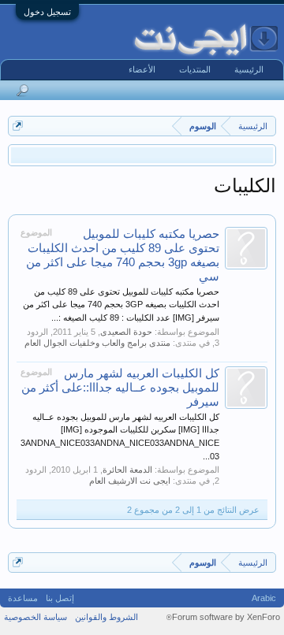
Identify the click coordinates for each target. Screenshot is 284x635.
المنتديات (195, 69)
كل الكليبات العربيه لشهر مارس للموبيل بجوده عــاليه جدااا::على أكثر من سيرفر (120, 387)
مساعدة (23, 598)
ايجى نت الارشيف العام (129, 480)
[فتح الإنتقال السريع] (18, 126)
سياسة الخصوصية (35, 617)
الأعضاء (142, 69)
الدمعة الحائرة (127, 469)
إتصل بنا (60, 598)
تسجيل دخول (47, 12)
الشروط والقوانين (106, 617)
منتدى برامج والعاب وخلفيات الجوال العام (97, 342)
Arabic (264, 598)
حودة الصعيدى (126, 331)
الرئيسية (248, 69)
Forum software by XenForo (223, 617)
